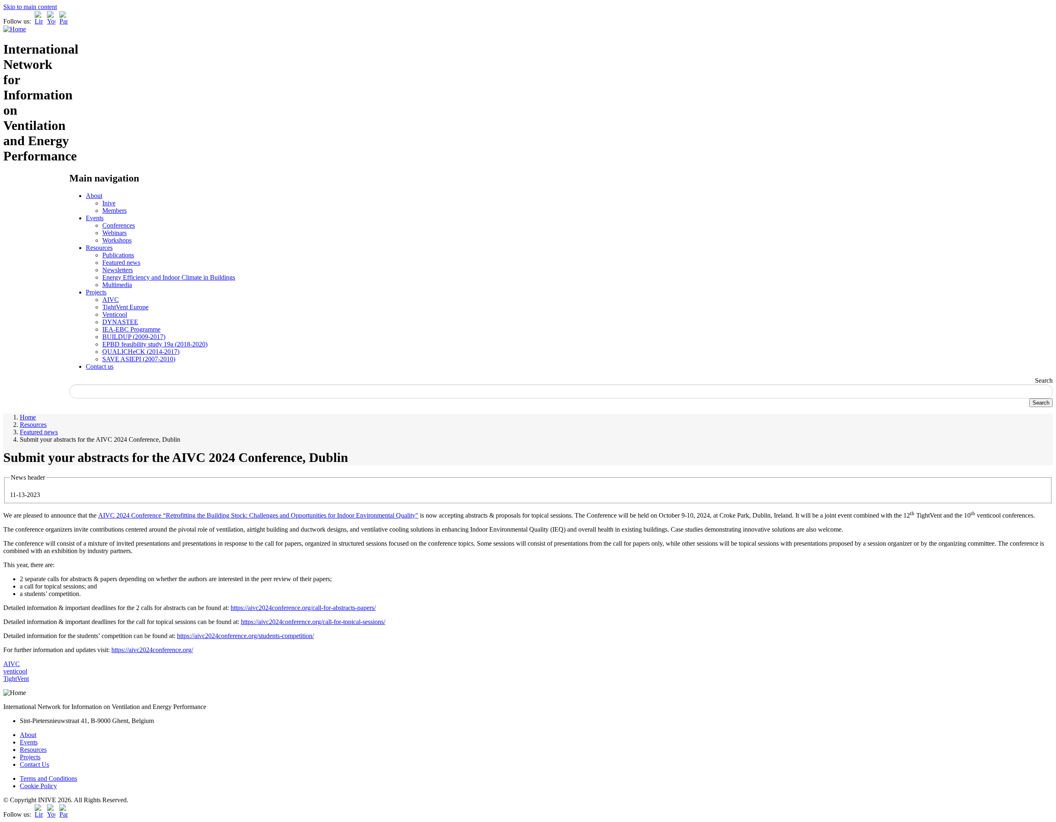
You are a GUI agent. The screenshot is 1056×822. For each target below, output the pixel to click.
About (94, 195)
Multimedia (117, 284)
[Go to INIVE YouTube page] (51, 21)
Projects (96, 292)
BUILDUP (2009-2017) (133, 336)
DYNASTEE (120, 321)
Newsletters (117, 269)
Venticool (114, 314)
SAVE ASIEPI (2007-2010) (138, 359)
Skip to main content (30, 6)
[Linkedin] (39, 21)
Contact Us (34, 764)
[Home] (14, 29)
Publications (118, 255)
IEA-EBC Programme (131, 329)
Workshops (117, 240)
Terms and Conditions (48, 778)
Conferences (118, 225)
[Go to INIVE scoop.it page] (65, 21)
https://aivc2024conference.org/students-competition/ (245, 635)
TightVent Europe (125, 307)
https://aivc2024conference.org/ (152, 649)
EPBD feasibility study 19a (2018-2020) (154, 344)
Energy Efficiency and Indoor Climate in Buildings (168, 277)
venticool (15, 671)
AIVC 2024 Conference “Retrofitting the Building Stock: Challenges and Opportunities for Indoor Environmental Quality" (258, 515)
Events (95, 217)
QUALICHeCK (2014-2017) (140, 351)
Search (1044, 380)
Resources (99, 247)
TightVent (16, 678)
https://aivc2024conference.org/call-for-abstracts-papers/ (303, 607)
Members (114, 210)
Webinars (114, 232)
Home (28, 417)
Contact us (99, 366)
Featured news (121, 262)
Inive (109, 203)
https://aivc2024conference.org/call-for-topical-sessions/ (313, 621)
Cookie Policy (38, 785)
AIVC (110, 299)
